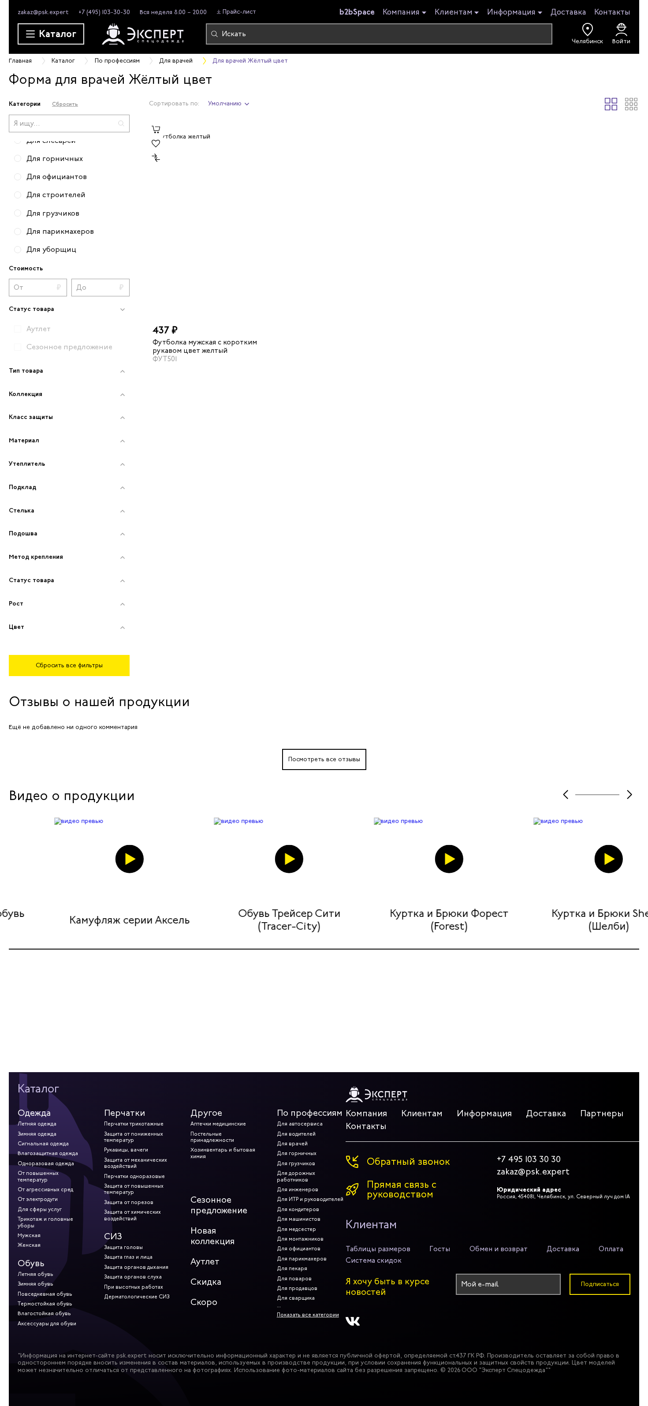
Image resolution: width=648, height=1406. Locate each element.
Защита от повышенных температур (134, 1189)
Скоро (203, 1302)
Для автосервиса (300, 1123)
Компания (401, 12)
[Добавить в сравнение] (156, 158)
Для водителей (296, 1133)
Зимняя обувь (35, 1283)
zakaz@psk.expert (43, 12)
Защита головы (123, 1247)
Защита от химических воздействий (132, 1215)
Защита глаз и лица (128, 1256)
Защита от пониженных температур (133, 1137)
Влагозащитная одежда (48, 1153)
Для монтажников (300, 1238)
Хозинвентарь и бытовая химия (222, 1152)
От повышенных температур (38, 1176)
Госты (439, 1248)
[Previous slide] (565, 794)
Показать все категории (308, 1314)
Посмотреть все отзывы (324, 759)
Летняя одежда (37, 1123)
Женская (29, 1245)
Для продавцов (297, 1288)
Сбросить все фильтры (69, 665)
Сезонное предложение (218, 1205)
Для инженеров (297, 1189)
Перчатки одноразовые (134, 1176)
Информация (511, 12)
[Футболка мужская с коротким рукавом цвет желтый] (207, 220)
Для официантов (298, 1248)
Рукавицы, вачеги (126, 1149)
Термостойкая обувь (45, 1303)
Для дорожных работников (296, 1176)
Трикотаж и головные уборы (45, 1222)
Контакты (612, 12)
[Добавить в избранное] (156, 144)
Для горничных (297, 1153)
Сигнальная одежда (43, 1143)
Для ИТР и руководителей (310, 1199)
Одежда (34, 1113)
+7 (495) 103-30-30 (104, 12)
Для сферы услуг (40, 1209)
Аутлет (205, 1262)
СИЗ (113, 1236)
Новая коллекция (212, 1236)
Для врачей (292, 1143)
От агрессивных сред (45, 1189)
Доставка (568, 12)
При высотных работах (133, 1286)
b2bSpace (357, 12)
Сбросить (65, 104)
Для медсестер (296, 1229)
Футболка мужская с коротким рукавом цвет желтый (205, 345)
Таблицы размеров (378, 1248)
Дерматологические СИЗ (136, 1296)
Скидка (205, 1282)
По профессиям (310, 1113)
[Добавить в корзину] (156, 130)
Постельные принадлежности (212, 1137)
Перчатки (124, 1113)
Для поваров (294, 1278)
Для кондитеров (298, 1209)
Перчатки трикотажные (134, 1123)
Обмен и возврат (498, 1248)
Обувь (31, 1263)
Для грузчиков (296, 1163)
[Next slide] (629, 794)
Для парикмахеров (302, 1258)
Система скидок (374, 1260)
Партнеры (601, 1113)
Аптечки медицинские (218, 1123)
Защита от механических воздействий (135, 1163)
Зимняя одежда (37, 1133)
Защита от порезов (128, 1202)
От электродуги (38, 1199)
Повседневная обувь (45, 1294)
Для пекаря (292, 1268)
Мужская (29, 1235)
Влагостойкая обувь (44, 1313)
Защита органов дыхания (136, 1267)
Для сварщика (296, 1297)
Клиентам (454, 12)
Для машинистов (298, 1219)
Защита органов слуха (133, 1276)
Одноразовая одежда (46, 1163)
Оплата (611, 1248)
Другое (206, 1113)
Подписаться (600, 1284)
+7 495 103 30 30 (529, 1159)
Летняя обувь (35, 1274)
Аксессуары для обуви (47, 1323)
